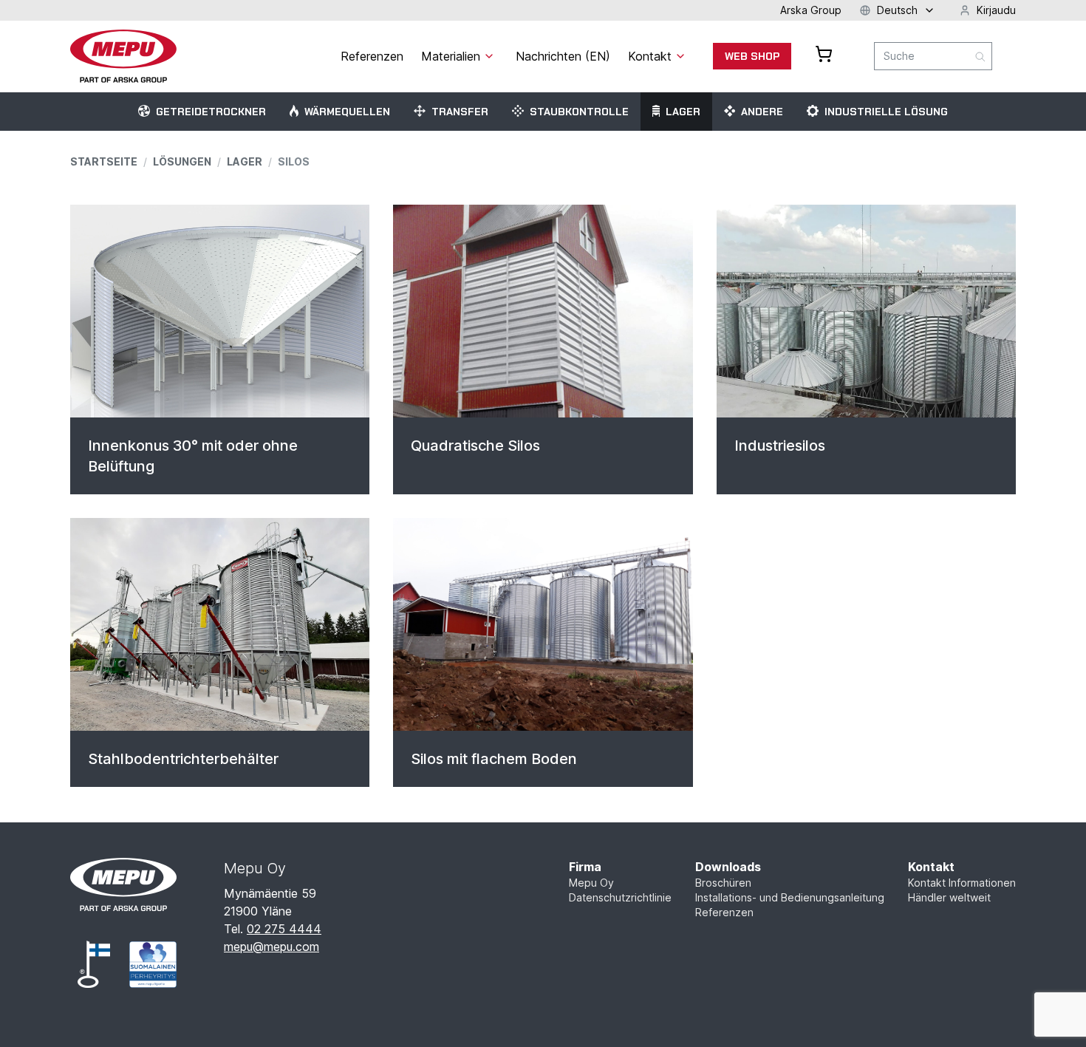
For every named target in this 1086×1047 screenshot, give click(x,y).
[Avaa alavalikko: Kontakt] (680, 56)
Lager (683, 111)
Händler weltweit (949, 897)
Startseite (103, 161)
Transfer (459, 111)
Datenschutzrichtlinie (620, 897)
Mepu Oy (591, 882)
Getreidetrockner (211, 111)
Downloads (728, 866)
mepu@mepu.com (271, 946)
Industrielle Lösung (886, 111)
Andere (762, 111)
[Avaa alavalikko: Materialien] (489, 56)
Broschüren (723, 882)
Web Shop (752, 56)
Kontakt (931, 866)
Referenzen (724, 912)
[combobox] (933, 56)
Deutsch (897, 10)
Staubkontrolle (579, 111)
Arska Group (810, 10)
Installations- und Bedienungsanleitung (789, 897)
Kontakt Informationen (962, 882)
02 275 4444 (284, 928)
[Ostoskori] (824, 54)
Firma (585, 866)
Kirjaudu (996, 10)
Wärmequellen (347, 111)
